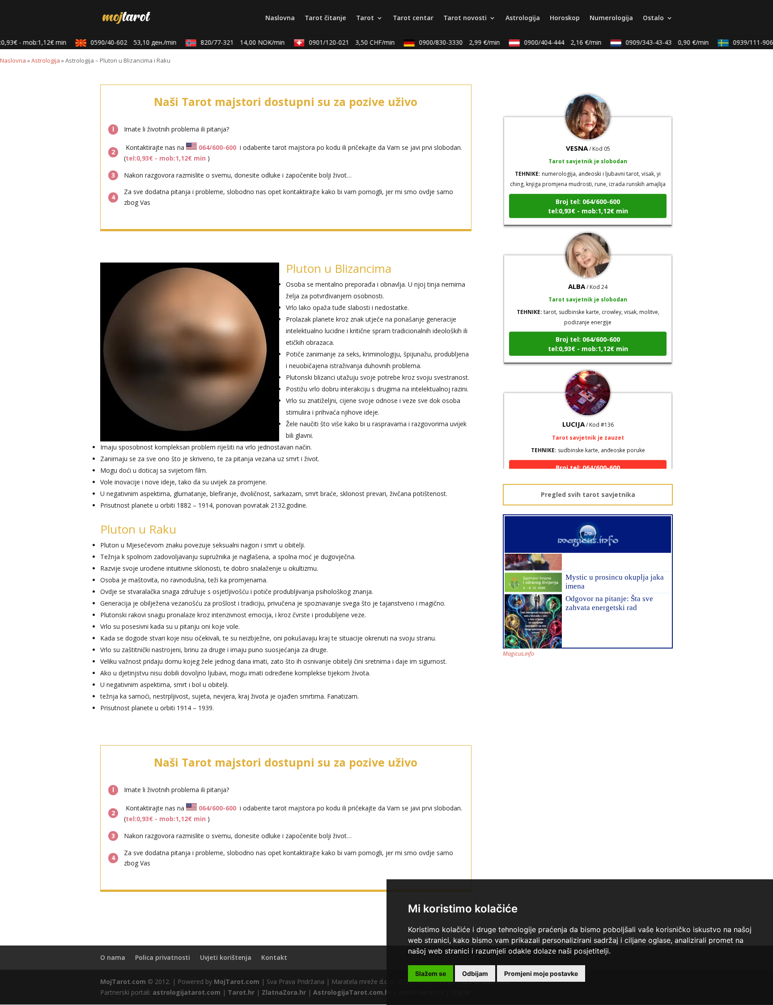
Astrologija (522, 18)
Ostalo (653, 18)
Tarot (365, 18)
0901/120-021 (341, 42)
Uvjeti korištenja (225, 957)
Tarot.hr (241, 992)
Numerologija (611, 18)
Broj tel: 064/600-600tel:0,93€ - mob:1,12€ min (588, 190)
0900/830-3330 (448, 42)
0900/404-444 (552, 42)
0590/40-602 (123, 42)
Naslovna (280, 18)
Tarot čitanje (325, 18)
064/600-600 (217, 147)
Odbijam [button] (475, 973)
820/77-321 (232, 42)
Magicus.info (518, 653)
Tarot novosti (465, 18)
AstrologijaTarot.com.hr (352, 992)
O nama (112, 957)
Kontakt (274, 957)
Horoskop (565, 18)
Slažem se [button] (430, 973)
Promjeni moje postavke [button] (541, 973)
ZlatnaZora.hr (284, 992)
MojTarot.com (123, 981)
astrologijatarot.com (187, 992)
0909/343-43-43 (656, 42)
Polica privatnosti (162, 957)
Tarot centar (413, 18)
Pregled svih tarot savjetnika (588, 494)
